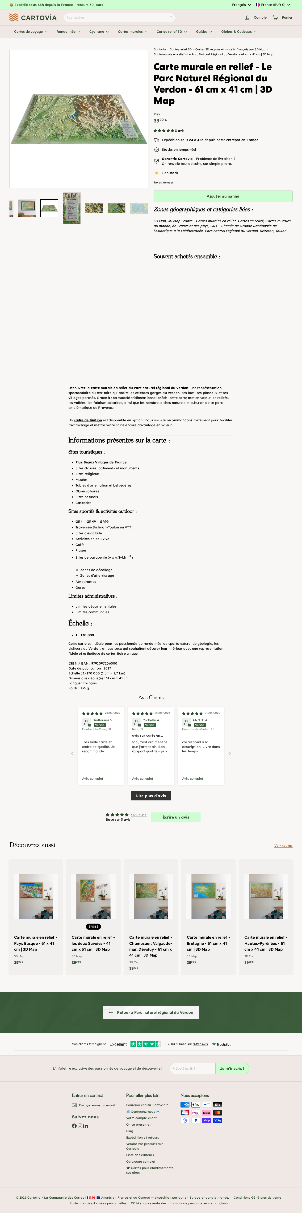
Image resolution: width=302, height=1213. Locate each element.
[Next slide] (230, 753)
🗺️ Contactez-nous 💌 (143, 1111)
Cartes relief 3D (170, 31)
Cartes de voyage (29, 31)
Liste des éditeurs (140, 1155)
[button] (164, 131)
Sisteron (266, 231)
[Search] (171, 17)
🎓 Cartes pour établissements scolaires (149, 1170)
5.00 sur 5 (139, 815)
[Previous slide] (72, 753)
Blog (129, 1131)
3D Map (160, 221)
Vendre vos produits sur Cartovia (144, 1146)
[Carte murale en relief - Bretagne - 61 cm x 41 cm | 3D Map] (208, 914)
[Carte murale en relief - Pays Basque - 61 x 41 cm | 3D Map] (35, 914)
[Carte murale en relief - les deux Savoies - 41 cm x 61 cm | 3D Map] (93, 914)
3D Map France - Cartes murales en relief (202, 221)
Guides (202, 31)
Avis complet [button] (92, 778)
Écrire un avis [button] (176, 817)
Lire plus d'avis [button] (151, 795)
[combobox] (241, 4)
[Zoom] (79, 119)
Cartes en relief (250, 221)
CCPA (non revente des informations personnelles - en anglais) (179, 1203)
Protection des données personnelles (98, 1203)
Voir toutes (283, 846)
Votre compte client (141, 1118)
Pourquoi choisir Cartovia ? (147, 1105)
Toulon (280, 231)
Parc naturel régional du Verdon (231, 231)
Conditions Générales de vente (257, 1197)
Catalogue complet (140, 1161)
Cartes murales (131, 31)
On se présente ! (138, 1124)
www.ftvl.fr (118, 557)
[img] (92, 713)
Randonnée (66, 31)
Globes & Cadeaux (237, 31)
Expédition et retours (142, 1137)
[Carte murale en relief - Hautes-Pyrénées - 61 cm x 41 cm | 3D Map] (266, 914)
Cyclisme (97, 31)
